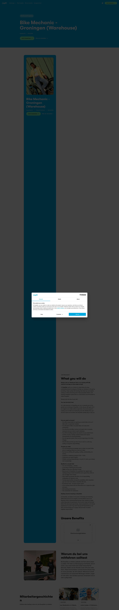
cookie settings (60, 308)
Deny (42, 314)
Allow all (77, 314)
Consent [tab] (41, 299)
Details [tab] (59, 299)
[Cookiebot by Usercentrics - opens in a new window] (80, 295)
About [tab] (78, 299)
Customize (58, 314)
